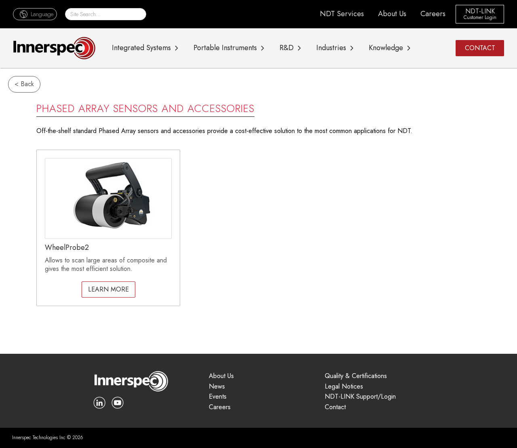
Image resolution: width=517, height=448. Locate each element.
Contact (335, 407)
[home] (54, 48)
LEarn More (108, 289)
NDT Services (342, 13)
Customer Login (480, 18)
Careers (433, 13)
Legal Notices (344, 386)
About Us (392, 13)
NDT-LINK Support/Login (360, 397)
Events (218, 397)
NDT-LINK (480, 11)
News (217, 386)
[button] (35, 14)
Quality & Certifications (356, 376)
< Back (24, 84)
